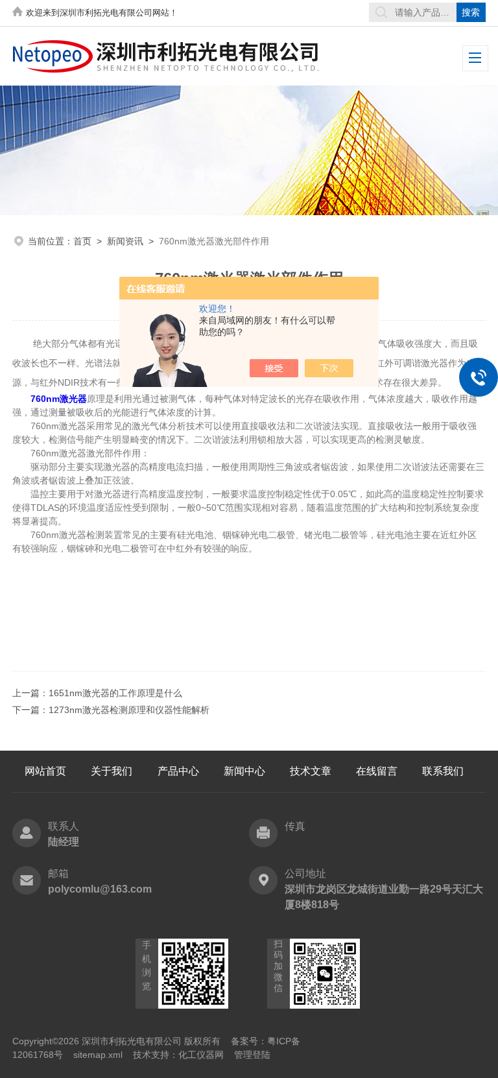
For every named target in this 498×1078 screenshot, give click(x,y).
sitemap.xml (98, 1054)
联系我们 (443, 771)
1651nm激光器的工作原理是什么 (115, 693)
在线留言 (376, 771)
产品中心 (178, 771)
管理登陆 (252, 1054)
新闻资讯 (125, 241)
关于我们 (111, 771)
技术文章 (310, 771)
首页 (82, 241)
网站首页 (45, 771)
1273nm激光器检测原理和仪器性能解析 (129, 710)
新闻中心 (244, 771)
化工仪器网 (201, 1054)
